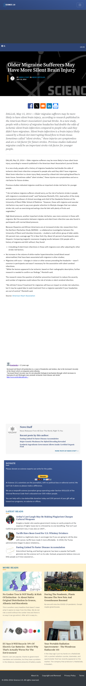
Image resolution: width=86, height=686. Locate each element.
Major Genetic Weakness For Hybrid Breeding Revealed (43, 441)
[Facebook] (2, 46)
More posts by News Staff (66, 451)
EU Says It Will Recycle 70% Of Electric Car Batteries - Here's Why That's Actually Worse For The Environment (20, 648)
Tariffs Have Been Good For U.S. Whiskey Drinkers (42, 533)
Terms (81, 675)
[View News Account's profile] (12, 78)
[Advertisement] (43, 26)
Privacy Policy (70, 675)
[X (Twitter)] (4, 46)
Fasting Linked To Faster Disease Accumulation (39, 438)
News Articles (38, 77)
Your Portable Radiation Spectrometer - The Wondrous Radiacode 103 (60, 646)
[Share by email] (43, 106)
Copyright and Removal (51, 675)
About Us (35, 675)
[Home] (10, 5)
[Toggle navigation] (80, 4)
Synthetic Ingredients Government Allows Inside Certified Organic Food (47, 445)
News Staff (24, 77)
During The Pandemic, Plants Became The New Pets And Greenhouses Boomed (59, 597)
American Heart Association (23, 296)
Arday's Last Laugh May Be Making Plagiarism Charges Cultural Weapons (44, 518)
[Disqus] (43, 328)
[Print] (55, 106)
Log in (82, 47)
